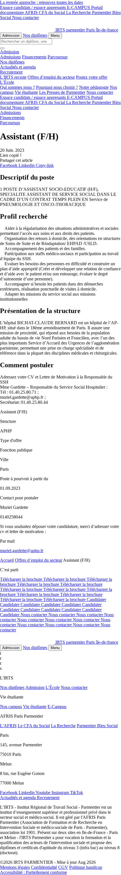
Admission (10, 35)
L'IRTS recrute (13, 77)
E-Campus (57, 706)
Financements (34, 57)
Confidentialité (44, 867)
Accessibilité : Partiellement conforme (33, 872)
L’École (53, 687)
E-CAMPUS (79, 7)
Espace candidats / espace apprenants (33, 7)
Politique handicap (85, 867)
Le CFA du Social (34, 725)
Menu (55, 35)
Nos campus (11, 706)
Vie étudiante (26, 92)
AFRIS (32, 12)
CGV (63, 867)
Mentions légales (15, 867)
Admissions (10, 57)
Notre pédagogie (94, 87)
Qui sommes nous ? (17, 87)
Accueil (7, 560)
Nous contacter (25, 17)
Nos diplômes (35, 35)
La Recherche (79, 12)
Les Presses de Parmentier (62, 92)
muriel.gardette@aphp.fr (21, 550)
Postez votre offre (91, 77)
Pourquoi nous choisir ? (57, 87)
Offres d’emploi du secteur (51, 77)
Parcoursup (58, 57)
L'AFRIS (8, 725)
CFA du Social (52, 12)
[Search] (2, 48)
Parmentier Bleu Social (97, 725)
